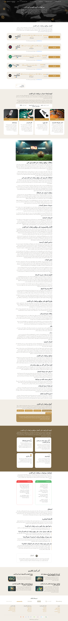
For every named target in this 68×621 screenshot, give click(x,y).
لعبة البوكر (44, 610)
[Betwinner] (10, 56)
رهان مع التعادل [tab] (48, 413)
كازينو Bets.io (29, 610)
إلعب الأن (54, 47)
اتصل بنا (58, 610)
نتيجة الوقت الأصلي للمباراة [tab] (47, 410)
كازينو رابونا (29, 608)
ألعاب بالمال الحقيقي (24, 1)
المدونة (18, 1)
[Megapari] (10, 36)
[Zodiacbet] (10, 75)
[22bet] (10, 65)
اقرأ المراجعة (45, 37)
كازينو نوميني (29, 611)
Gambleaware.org (39, 51)
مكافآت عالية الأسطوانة (11, 610)
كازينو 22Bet (29, 609)
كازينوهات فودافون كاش (33, 1)
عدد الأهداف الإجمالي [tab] (37, 410)
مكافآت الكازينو (41, 1)
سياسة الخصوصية (57, 611)
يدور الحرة (13, 611)
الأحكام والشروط (57, 609)
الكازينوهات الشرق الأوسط (49, 1)
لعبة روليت (44, 611)
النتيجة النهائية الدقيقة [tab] (28, 410)
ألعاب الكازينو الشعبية (58, 1)
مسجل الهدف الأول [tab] (20, 410)
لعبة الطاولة (44, 609)
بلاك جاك (45, 608)
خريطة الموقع (58, 608)
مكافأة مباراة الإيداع (12, 609)
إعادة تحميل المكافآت (12, 608)
